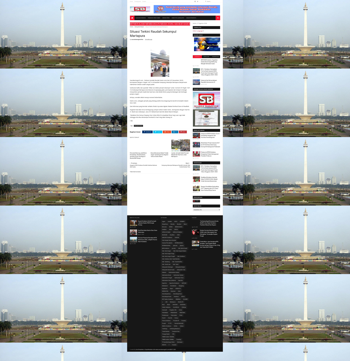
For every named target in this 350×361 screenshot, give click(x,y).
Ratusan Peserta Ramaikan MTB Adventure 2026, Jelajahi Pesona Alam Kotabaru (147, 239)
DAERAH (164, 229)
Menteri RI (180, 302)
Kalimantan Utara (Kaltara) (169, 280)
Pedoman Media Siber (154, 18)
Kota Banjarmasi (177, 294)
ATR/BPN (182, 221)
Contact (144, 1)
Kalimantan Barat (166, 275)
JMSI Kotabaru (165, 248)
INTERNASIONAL (166, 245)
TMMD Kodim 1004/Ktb (168, 337)
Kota (179, 291)
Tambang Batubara (175, 328)
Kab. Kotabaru (181, 256)
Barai (185, 224)
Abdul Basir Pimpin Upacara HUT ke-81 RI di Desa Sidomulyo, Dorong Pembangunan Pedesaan (210, 144)
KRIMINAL (178, 299)
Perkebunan (165, 315)
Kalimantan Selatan (178, 275)
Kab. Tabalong (166, 261)
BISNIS (170, 227)
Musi (163, 304)
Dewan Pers (165, 18)
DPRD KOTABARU (177, 232)
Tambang (164, 328)
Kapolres (164, 283)
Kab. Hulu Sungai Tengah (168, 256)
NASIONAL (183, 304)
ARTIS (175, 221)
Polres (176, 318)
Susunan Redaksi (141, 18)
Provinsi (184, 320)
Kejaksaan (164, 288)
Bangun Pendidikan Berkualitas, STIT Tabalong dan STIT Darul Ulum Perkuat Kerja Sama (210, 188)
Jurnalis (174, 248)
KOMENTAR (215, 56)
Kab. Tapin (175, 264)
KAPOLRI (184, 283)
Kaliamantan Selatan (174, 272)
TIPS (173, 334)
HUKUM (177, 237)
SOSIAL (175, 326)
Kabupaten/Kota (191, 18)
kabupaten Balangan (167, 267)
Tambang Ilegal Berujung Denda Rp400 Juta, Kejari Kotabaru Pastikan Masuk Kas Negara (209, 223)
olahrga (184, 307)
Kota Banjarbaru (166, 294)
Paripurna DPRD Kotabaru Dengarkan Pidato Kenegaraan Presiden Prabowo (210, 154)
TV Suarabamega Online (168, 342)
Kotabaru (176, 296)
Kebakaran (165, 286)
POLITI (163, 318)
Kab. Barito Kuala (182, 248)
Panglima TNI (173, 310)
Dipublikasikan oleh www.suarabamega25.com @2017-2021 (160, 349)
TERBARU (197, 56)
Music (168, 304)
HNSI (178, 235)
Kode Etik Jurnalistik (178, 18)
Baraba (172, 224)
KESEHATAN (165, 291)
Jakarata (175, 245)
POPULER (206, 56)
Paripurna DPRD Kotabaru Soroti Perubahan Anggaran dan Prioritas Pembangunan (210, 135)
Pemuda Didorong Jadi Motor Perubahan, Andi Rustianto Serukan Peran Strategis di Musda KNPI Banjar (138, 155)
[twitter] (197, 1)
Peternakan (174, 315)
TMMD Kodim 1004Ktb (168, 339)
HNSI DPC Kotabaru (167, 237)
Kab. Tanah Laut (166, 264)
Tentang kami (137, 1)
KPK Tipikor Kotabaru (167, 299)
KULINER (185, 299)
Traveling (178, 339)
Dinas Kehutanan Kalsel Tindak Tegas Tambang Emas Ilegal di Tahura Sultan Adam (159, 154)
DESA (170, 229)
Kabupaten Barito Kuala (168, 269)
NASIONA (175, 304)
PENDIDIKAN (174, 312)
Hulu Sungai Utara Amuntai (169, 240)
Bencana (164, 227)
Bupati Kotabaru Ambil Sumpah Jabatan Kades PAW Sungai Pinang (147, 223)
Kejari (171, 288)
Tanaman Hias (175, 331)
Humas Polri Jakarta (167, 243)
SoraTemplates (140, 349)
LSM (166, 302)
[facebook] (195, 1)
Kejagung (181, 286)
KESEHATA (178, 288)
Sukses (181, 326)
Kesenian (173, 291)
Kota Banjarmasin (166, 296)
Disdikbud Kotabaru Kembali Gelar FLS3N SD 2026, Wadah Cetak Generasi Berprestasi (209, 179)
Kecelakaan (173, 286)
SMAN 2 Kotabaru (166, 326)
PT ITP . (170, 323)
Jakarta (181, 245)
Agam (163, 221)
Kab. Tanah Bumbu (177, 261)
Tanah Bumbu (165, 331)
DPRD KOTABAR (166, 232)
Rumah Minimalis (179, 323)
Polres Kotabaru (166, 320)
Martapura (172, 302)
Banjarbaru (165, 224)
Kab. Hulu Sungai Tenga (168, 253)
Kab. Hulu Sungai (166, 251)
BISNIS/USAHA (178, 227)
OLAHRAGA (176, 307)
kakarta (164, 272)
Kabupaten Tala (181, 269)
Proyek (164, 323)
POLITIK (170, 318)
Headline (172, 235)
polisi (180, 315)
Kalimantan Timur (179, 278)
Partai (180, 310)
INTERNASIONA (179, 243)
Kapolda (180, 280)
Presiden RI (176, 320)
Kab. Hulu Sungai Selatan (179, 251)
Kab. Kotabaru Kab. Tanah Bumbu (171, 259)
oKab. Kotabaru (166, 307)
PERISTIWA (182, 312)
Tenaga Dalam (166, 334)
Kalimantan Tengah (167, 278)
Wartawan (179, 342)
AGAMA (170, 221)
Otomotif (164, 310)
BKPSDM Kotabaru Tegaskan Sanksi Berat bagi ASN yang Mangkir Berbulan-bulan (209, 61)
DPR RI (176, 229)
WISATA (164, 345)
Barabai (179, 224)
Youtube (174, 345)
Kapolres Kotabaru (174, 283)
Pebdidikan (165, 312)
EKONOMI (164, 235)
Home (131, 1)
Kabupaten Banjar (139, 27)
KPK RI (182, 296)
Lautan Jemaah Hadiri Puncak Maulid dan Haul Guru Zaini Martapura (180, 154)
